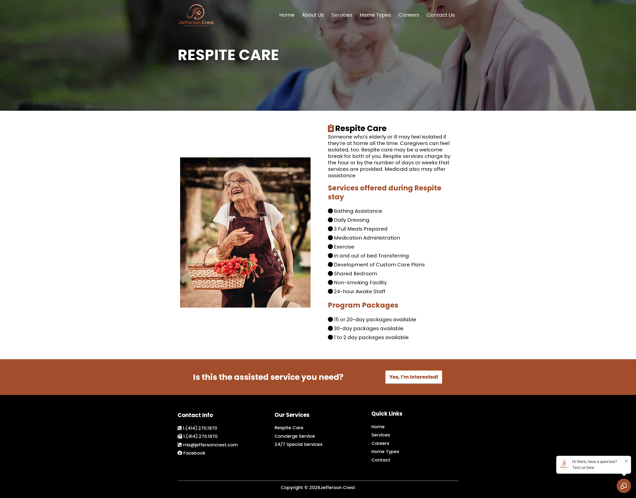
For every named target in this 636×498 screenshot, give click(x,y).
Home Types (375, 14)
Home (286, 14)
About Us (313, 14)
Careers (408, 14)
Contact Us (441, 14)
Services (341, 14)
